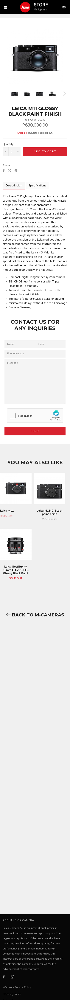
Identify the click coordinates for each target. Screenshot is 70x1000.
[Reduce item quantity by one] (5, 151)
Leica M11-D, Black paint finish (49, 512)
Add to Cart (45, 151)
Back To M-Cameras (37, 615)
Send (35, 431)
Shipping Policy (12, 994)
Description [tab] (14, 185)
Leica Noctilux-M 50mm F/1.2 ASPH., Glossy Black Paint (16, 570)
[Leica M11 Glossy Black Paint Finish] (14, 94)
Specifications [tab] (37, 185)
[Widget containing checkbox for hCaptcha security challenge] (35, 415)
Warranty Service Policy (17, 987)
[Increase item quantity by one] (18, 151)
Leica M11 (7, 511)
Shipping (22, 133)
